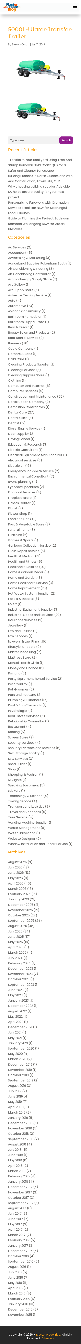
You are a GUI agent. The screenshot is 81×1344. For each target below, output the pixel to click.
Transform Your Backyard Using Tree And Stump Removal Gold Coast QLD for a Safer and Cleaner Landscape (40, 165)
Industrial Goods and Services (30, 615)
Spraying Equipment (23, 785)
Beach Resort (18, 327)
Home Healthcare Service (28, 583)
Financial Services (21, 492)
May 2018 (15, 1160)
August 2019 (17, 1085)
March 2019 (16, 1112)
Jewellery (15, 625)
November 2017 (20, 1192)
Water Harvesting (21, 833)
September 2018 (20, 1139)
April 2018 (15, 1165)
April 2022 (15, 1022)
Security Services (21, 742)
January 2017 (18, 1245)
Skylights (15, 780)
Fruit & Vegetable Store (26, 524)
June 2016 (15, 1277)
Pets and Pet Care (22, 694)
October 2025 (19, 915)
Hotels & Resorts (21, 599)
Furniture (15, 535)
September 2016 (20, 1261)
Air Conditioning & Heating (28, 268)
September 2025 (21, 920)
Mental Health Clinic (23, 663)
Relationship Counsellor (26, 721)
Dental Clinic (18, 418)
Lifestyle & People (21, 646)
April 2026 (15, 883)
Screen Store (18, 737)
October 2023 (18, 979)
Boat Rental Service (23, 338)
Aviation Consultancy (24, 311)
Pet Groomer (18, 689)
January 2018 (18, 1181)
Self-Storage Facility (24, 753)
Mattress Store (19, 657)
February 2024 (19, 963)
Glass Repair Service (24, 551)
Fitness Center (19, 503)
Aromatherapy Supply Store (30, 279)
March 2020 (17, 1059)
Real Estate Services (23, 716)
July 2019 (14, 1091)
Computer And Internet (26, 386)
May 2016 (15, 1283)
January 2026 (18, 899)
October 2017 (18, 1197)
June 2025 (16, 936)
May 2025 (15, 942)
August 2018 (17, 1144)
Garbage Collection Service (29, 545)
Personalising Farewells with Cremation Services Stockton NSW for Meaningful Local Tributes (38, 207)
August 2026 (17, 862)
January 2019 (18, 1118)
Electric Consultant (23, 450)
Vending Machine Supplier (28, 822)
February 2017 (19, 1240)
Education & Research (25, 444)
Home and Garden (22, 577)
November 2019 (20, 1070)
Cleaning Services (21, 370)
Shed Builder (17, 764)
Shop (12, 769)
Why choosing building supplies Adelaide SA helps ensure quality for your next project (39, 191)
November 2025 (20, 910)
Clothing (14, 380)
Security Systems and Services (31, 748)
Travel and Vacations (24, 812)
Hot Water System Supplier (29, 593)
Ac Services (17, 247)
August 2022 (17, 1011)
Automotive (17, 306)
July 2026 (15, 867)
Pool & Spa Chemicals (25, 705)
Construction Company (26, 402)
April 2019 (15, 1107)
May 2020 (15, 1054)
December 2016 (20, 1251)
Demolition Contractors (26, 407)
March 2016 (17, 1293)
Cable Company (20, 348)
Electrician (16, 465)
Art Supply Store (20, 290)
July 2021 (14, 1032)
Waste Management (24, 828)
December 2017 (20, 1187)
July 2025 (15, 931)
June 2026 (16, 872)
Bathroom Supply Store (26, 322)
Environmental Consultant (28, 476)
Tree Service (18, 817)
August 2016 (17, 1267)
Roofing (14, 732)
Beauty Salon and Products (29, 332)
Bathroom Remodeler (25, 316)
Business (14, 343)
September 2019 (20, 1080)
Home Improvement (24, 588)
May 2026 (15, 878)
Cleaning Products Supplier (29, 364)
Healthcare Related (23, 567)
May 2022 (15, 1016)
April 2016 (15, 1288)
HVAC (12, 604)
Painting (14, 673)
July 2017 (15, 1213)
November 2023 (20, 974)
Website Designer (21, 838)
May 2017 (15, 1224)
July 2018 (15, 1149)
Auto (11, 300)
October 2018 (18, 1133)
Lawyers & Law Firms (24, 641)
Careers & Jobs (20, 354)
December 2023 (20, 968)
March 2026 (17, 888)
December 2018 (20, 1123)
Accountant (17, 252)
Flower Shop (17, 513)
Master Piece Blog (22, 652)
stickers (14, 790)
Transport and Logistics (26, 806)
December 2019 (20, 1064)
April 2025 (15, 947)
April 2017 (15, 1229)
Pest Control (18, 684)
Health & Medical (21, 556)
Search (66, 140)
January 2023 (18, 1000)
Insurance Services (22, 620)
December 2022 (20, 1006)
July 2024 (15, 958)
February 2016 (19, 1299)
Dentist (13, 423)
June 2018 (15, 1155)
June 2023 (16, 990)
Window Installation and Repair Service (38, 844)
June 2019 (15, 1096)
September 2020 (21, 1048)
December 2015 (20, 1309)
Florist (12, 508)
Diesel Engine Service (24, 428)
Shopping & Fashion (23, 774)
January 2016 (18, 1304)
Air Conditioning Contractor (29, 274)
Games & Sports (20, 540)
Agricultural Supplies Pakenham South (37, 263)
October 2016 (18, 1256)
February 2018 (19, 1176)
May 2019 (15, 1101)
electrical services (22, 460)
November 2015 (20, 1314)
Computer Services (23, 391)
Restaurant (16, 726)
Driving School (19, 439)
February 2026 (19, 894)
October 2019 (18, 1075)
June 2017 (15, 1219)
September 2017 (20, 1203)
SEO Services (18, 758)
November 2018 (20, 1128)
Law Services (18, 636)
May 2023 (15, 995)
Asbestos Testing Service (27, 295)
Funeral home (18, 529)
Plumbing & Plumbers (24, 700)
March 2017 (17, 1235)
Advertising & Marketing (26, 258)
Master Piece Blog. (48, 1335)
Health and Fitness (22, 561)
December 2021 (20, 1027)
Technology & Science (25, 796)
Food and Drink (19, 519)
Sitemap (48, 1338)
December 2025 (20, 905)
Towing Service (19, 801)
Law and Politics (20, 631)
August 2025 (17, 926)
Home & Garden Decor (25, 572)
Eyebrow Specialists (23, 487)
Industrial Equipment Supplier (30, 609)
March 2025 (17, 952)
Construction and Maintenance (32, 396)
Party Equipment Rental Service (32, 678)
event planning (19, 481)
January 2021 (18, 1043)
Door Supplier (18, 433)
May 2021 (15, 1038)
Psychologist (18, 711)
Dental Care (17, 412)
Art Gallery (16, 284)
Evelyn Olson (20, 44)
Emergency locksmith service (31, 471)
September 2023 (21, 984)
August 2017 (17, 1208)
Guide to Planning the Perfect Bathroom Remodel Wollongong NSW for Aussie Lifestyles (39, 223)
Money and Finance (23, 668)
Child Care (16, 359)
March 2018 (17, 1171)
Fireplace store (20, 498)
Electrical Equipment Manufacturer (35, 455)
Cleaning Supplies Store (26, 375)
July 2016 (15, 1272)
